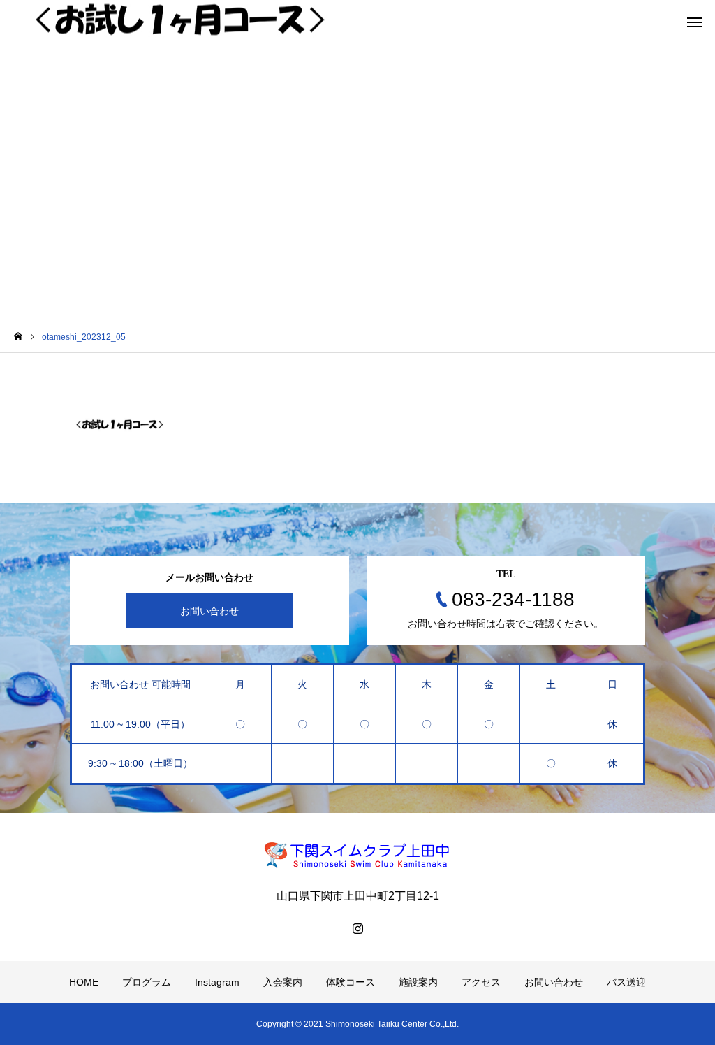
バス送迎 (626, 982)
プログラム (146, 982)
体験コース (350, 982)
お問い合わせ (209, 611)
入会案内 (282, 982)
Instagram (217, 982)
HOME (83, 982)
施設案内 (418, 982)
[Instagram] (357, 928)
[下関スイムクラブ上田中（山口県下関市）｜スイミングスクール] (357, 855)
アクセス (481, 982)
